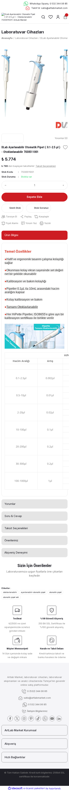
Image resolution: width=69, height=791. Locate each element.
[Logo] (18, 17)
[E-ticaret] (34, 788)
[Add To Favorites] (65, 147)
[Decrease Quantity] (4, 185)
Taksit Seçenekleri (16, 528)
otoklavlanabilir (10, 592)
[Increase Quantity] (64, 185)
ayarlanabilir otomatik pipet (33, 592)
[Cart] (65, 17)
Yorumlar (9, 504)
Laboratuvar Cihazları (22, 31)
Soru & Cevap (13, 516)
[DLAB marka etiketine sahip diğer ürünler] (12, 138)
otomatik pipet (55, 592)
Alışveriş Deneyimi (15, 552)
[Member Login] (58, 17)
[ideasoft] (15, 788)
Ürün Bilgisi (11, 235)
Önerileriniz (11, 540)
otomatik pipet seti (11, 597)
